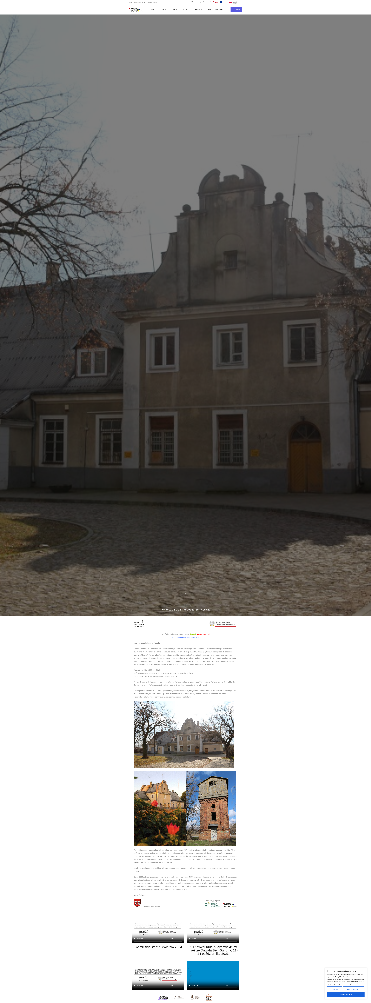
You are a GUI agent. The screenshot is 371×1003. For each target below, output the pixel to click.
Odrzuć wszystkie (353, 989)
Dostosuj (335, 989)
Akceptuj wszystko (346, 994)
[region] (346, 983)
